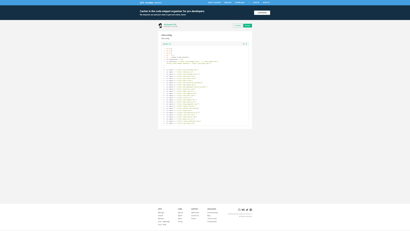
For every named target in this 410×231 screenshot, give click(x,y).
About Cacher (214, 3)
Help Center (195, 213)
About (180, 219)
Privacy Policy (212, 222)
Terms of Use (212, 219)
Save (247, 25)
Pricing (180, 222)
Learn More (262, 13)
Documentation (212, 213)
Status (193, 219)
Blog (208, 216)
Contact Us (195, 216)
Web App (227, 3)
